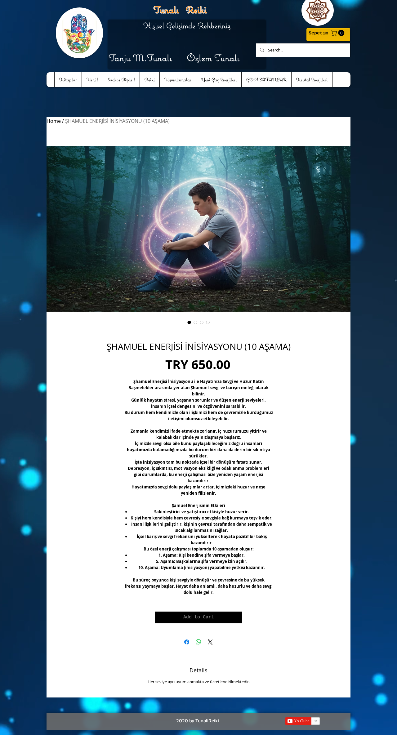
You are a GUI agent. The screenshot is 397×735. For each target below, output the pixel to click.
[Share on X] (210, 642)
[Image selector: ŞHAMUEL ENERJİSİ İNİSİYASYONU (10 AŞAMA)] (189, 322)
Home (54, 121)
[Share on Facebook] (186, 642)
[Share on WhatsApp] (198, 642)
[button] (338, 33)
